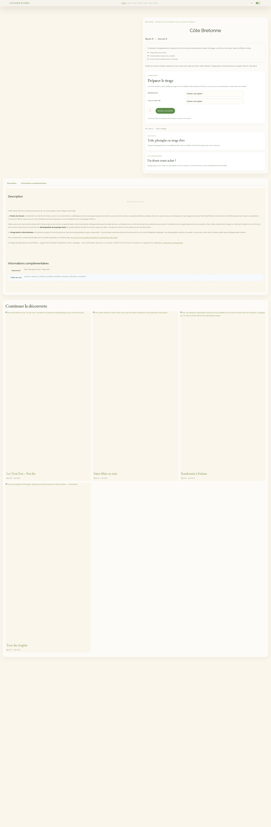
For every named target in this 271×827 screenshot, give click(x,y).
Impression (153, 93)
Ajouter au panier (165, 111)
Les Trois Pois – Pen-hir (20, 473)
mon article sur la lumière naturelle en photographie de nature (94, 238)
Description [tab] (12, 183)
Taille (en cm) (154, 100)
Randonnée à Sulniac (194, 473)
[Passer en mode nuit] (258, 3)
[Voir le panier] (251, 3)
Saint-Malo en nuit (105, 473)
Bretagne (164, 128)
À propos (139, 3)
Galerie (129, 3)
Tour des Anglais (16, 645)
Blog (134, 3)
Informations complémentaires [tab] (33, 183)
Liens (150, 3)
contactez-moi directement (172, 243)
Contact (155, 3)
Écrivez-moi (151, 166)
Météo (145, 3)
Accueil (123, 3)
